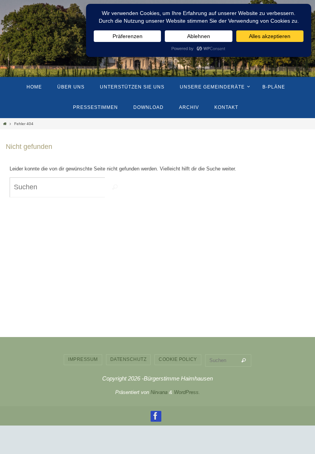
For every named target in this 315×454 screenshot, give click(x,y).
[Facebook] (156, 416)
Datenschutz (128, 359)
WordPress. (187, 392)
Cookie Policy (178, 359)
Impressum (83, 359)
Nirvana (159, 392)
